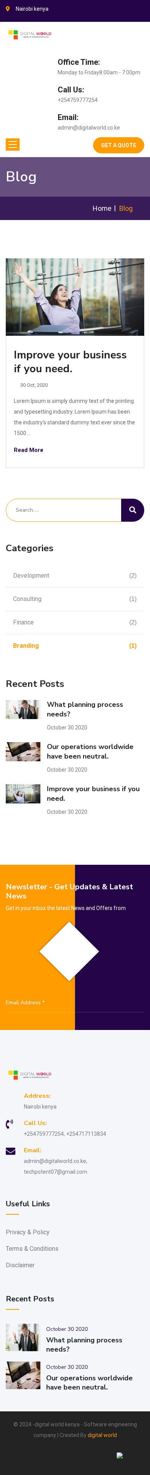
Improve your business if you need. (70, 362)
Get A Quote (118, 145)
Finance (75, 622)
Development (75, 575)
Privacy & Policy (28, 1232)
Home (102, 208)
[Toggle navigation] (13, 144)
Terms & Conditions (32, 1248)
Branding (75, 645)
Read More (28, 450)
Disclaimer (20, 1265)
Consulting (75, 599)
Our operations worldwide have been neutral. (90, 751)
